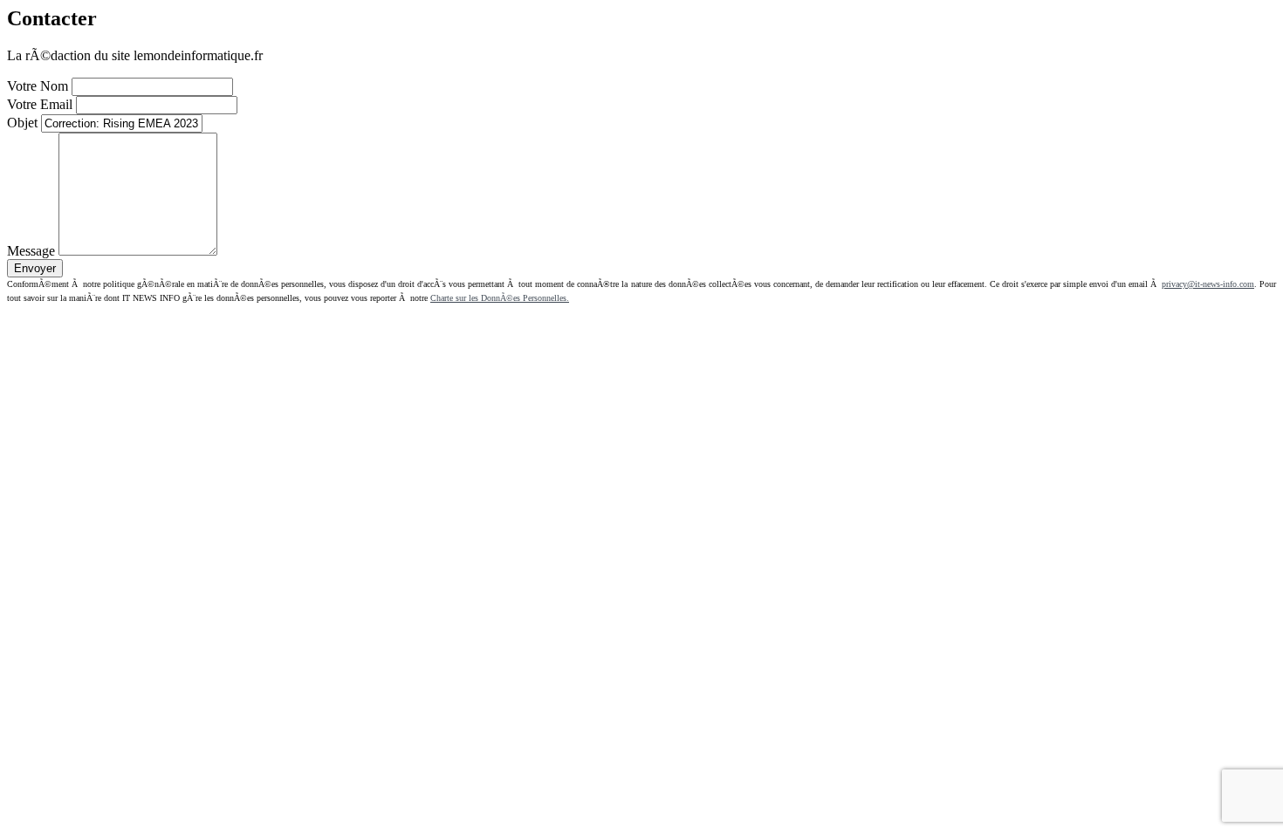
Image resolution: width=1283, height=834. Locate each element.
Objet (22, 122)
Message (31, 250)
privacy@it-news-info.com (1208, 284)
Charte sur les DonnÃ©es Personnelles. (499, 298)
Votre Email (39, 104)
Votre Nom (37, 86)
